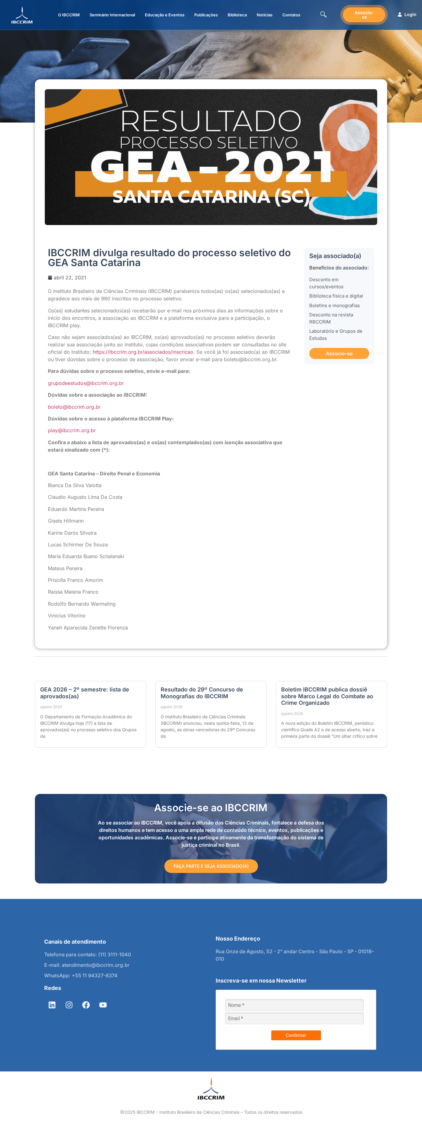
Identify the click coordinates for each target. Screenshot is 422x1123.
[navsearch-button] (323, 15)
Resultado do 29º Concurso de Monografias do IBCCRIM (202, 692)
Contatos (291, 14)
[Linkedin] (52, 1004)
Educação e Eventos (164, 14)
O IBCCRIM (69, 14)
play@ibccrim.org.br (72, 430)
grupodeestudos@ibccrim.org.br (86, 383)
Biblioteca (237, 14)
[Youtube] (103, 1004)
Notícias (264, 14)
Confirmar (296, 1035)
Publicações (206, 14)
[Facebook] (86, 1004)
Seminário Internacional (112, 14)
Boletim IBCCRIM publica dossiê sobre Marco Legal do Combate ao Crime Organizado (327, 696)
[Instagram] (69, 1004)
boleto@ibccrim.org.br (74, 407)
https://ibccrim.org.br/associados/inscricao (143, 352)
